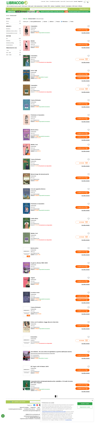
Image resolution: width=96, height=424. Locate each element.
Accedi (75, 1)
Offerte (80, 6)
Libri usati (30, 6)
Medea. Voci (34, 144)
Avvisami (81, 59)
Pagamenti (33, 407)
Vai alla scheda (85, 33)
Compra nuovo (81, 30)
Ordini (47, 1)
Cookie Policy (68, 420)
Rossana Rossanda (44, 353)
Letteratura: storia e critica (13, 31)
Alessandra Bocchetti (35, 353)
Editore (52, 21)
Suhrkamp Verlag (13, 42)
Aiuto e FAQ (63, 1)
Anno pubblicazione (35, 21)
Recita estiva (34, 130)
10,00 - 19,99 (13, 54)
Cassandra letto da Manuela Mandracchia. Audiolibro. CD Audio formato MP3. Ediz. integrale (52, 381)
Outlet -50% (47, 6)
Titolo (71, 21)
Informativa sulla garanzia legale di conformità (34, 410)
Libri (13, 9)
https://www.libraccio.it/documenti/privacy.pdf (53, 411)
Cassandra (34, 26)
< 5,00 (13, 50)
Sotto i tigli (34, 70)
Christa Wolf (33, 28)
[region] (67, 410)
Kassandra (34, 337)
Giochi (63, 6)
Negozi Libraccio (84, 9)
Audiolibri (57, 6)
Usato (13, 23)
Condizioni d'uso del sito (29, 409)
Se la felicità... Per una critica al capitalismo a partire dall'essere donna (51, 351)
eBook (52, 6)
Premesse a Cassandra (37, 115)
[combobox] (49, 9)
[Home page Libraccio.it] (17, 4)
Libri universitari (38, 6)
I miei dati (43, 1)
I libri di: (25, 19)
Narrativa (13, 28)
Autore (45, 21)
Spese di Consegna (24, 407)
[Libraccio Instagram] (37, 405)
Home (7, 15)
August (33, 278)
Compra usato (81, 77)
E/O (13, 38)
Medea (33, 41)
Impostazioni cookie (85, 407)
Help (39, 407)
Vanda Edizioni (13, 45)
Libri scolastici (14, 6)
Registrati (80, 1)
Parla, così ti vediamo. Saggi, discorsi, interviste (44, 322)
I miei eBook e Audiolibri (55, 1)
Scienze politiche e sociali (13, 33)
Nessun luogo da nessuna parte (40, 174)
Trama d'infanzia (36, 100)
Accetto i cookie (85, 403)
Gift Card (74, 6)
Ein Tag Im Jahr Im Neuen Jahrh (40, 366)
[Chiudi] (92, 400)
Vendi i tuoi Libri (69, 1)
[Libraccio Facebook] (34, 405)
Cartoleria (68, 6)
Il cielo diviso (34, 218)
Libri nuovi (24, 6)
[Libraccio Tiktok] (40, 405)
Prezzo (58, 21)
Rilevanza (65, 21)
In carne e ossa (35, 292)
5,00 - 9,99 (13, 52)
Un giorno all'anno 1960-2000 (39, 263)
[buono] (48, 12)
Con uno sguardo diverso (38, 189)
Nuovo (13, 21)
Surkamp (13, 40)
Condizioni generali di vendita (15, 409)
